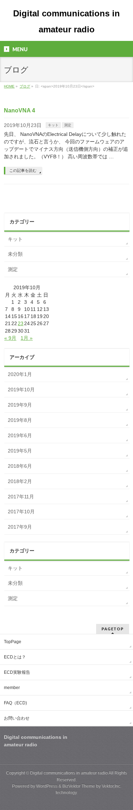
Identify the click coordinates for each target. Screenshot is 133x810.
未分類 (15, 254)
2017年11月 (21, 496)
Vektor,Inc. (111, 786)
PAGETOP (112, 628)
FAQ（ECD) (15, 702)
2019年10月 (21, 389)
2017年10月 (21, 511)
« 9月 (10, 338)
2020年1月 (20, 374)
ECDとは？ (15, 657)
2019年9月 (20, 405)
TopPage (12, 641)
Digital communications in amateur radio (69, 773)
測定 (67, 125)
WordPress (46, 786)
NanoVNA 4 (19, 110)
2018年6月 (20, 466)
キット (53, 125)
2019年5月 (20, 451)
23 (20, 323)
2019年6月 (20, 435)
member (12, 687)
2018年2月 (20, 481)
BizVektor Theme (78, 786)
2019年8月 (20, 420)
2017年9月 (20, 527)
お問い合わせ (16, 718)
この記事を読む (23, 170)
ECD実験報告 (17, 672)
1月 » (27, 338)
